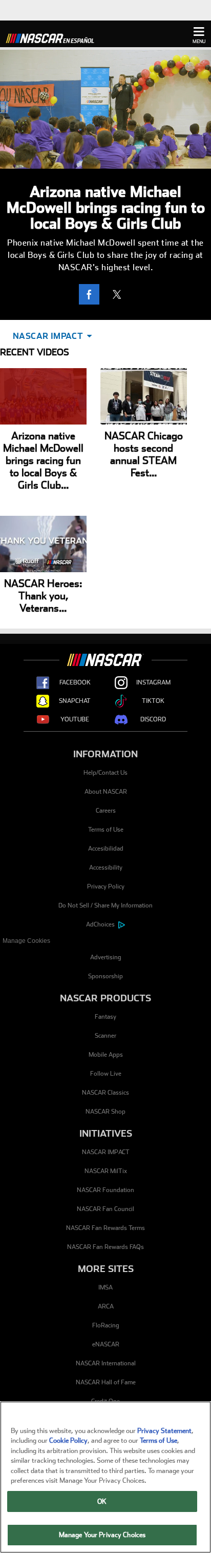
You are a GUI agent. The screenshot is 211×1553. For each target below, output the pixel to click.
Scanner (105, 1035)
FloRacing (105, 1325)
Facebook (75, 682)
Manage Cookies (26, 940)
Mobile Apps (106, 1054)
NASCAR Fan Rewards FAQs (105, 1247)
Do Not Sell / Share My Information (105, 905)
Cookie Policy (68, 1440)
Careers (106, 810)
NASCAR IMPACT (106, 1152)
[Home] (53, 37)
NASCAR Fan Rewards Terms (105, 1228)
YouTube (74, 719)
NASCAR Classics (105, 1092)
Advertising (105, 957)
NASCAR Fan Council (105, 1209)
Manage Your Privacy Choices (102, 1535)
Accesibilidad (105, 848)
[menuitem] (105, 941)
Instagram (153, 682)
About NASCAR (106, 791)
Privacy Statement (164, 1431)
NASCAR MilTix (106, 1171)
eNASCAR (105, 1344)
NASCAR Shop (105, 1111)
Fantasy (105, 1016)
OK (102, 1501)
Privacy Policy (105, 886)
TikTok (153, 700)
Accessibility (105, 867)
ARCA (106, 1306)
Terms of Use (105, 829)
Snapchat (75, 700)
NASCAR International (106, 1363)
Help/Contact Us (105, 772)
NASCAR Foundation (105, 1190)
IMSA (105, 1287)
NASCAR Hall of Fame (106, 1382)
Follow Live (105, 1073)
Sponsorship (105, 976)
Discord (153, 719)
